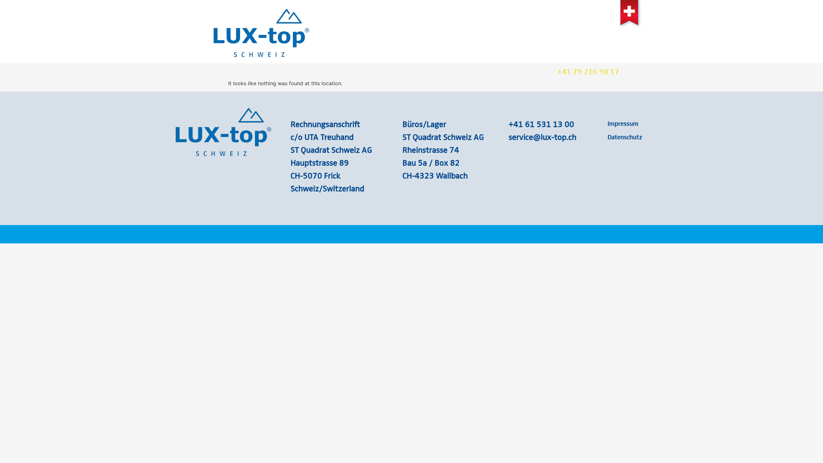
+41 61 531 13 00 (541, 124)
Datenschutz (625, 136)
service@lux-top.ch (542, 136)
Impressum (623, 123)
